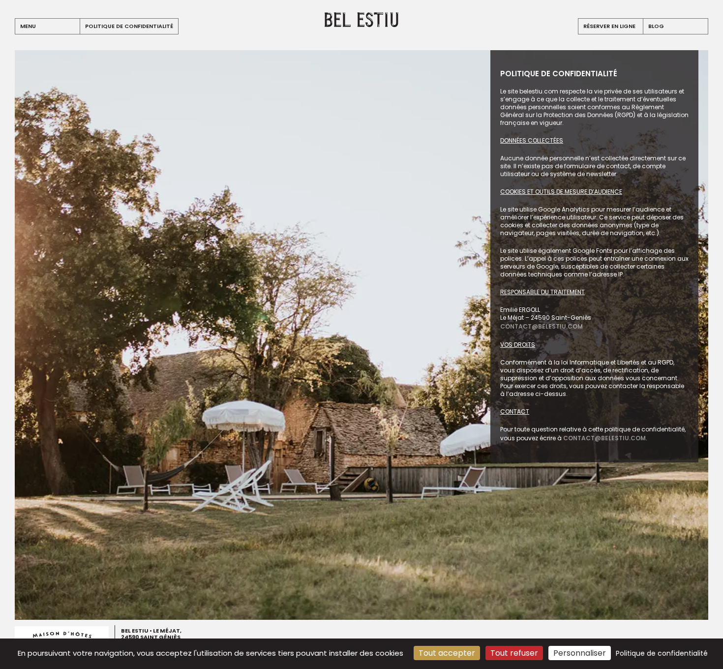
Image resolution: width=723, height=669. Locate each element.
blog (656, 26)
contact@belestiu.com (541, 326)
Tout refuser (514, 653)
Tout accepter (447, 653)
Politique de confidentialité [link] (662, 653)
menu (28, 26)
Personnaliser (579, 653)
